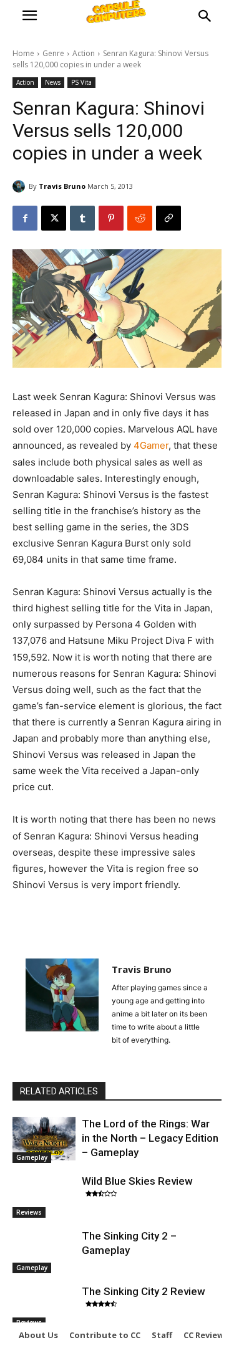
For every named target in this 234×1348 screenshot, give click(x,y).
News (53, 82)
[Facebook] (24, 218)
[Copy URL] (168, 218)
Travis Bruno (62, 186)
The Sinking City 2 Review (143, 1291)
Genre (53, 53)
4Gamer (151, 445)
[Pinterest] (111, 218)
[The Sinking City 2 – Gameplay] (44, 1251)
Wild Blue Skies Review (137, 1181)
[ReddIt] (139, 218)
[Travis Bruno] (20, 186)
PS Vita (81, 82)
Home (23, 53)
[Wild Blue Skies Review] (44, 1196)
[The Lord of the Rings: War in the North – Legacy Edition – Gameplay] (44, 1138)
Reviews (29, 1212)
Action (83, 53)
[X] (53, 218)
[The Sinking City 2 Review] (44, 1306)
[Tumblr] (82, 218)
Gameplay (31, 1157)
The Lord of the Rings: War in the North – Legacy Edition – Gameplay (150, 1138)
